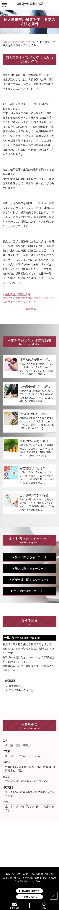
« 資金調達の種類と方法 (16, 294)
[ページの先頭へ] (53, 895)
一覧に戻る (29, 309)
